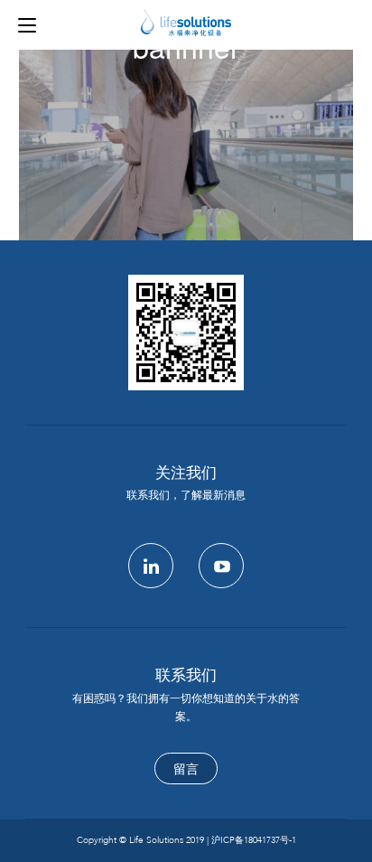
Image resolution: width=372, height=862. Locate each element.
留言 (186, 769)
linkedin (150, 565)
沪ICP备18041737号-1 (253, 840)
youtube (221, 565)
